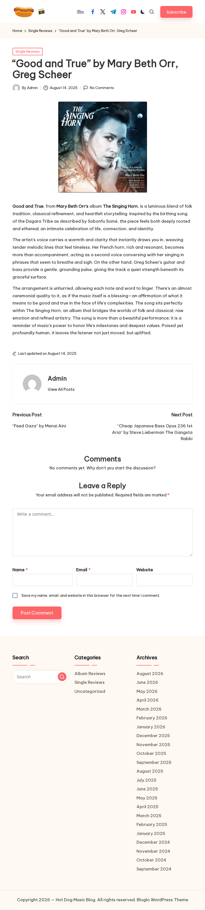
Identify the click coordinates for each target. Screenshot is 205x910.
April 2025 (147, 806)
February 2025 (151, 824)
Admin (57, 378)
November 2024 (153, 851)
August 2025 (149, 771)
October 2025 (151, 753)
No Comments (102, 88)
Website (144, 569)
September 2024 (154, 869)
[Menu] (80, 12)
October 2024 (151, 860)
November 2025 (153, 744)
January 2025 (150, 833)
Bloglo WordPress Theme (162, 899)
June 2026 (147, 682)
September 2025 (154, 762)
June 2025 (147, 789)
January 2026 (150, 727)
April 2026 (147, 700)
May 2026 (147, 691)
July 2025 (146, 780)
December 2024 (153, 842)
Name (20, 569)
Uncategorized (89, 691)
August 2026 (149, 673)
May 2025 (147, 798)
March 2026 (149, 709)
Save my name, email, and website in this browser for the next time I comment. (91, 595)
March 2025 (149, 815)
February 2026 (151, 718)
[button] (176, 12)
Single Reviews (28, 51)
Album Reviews (90, 673)
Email (83, 569)
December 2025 (153, 735)
